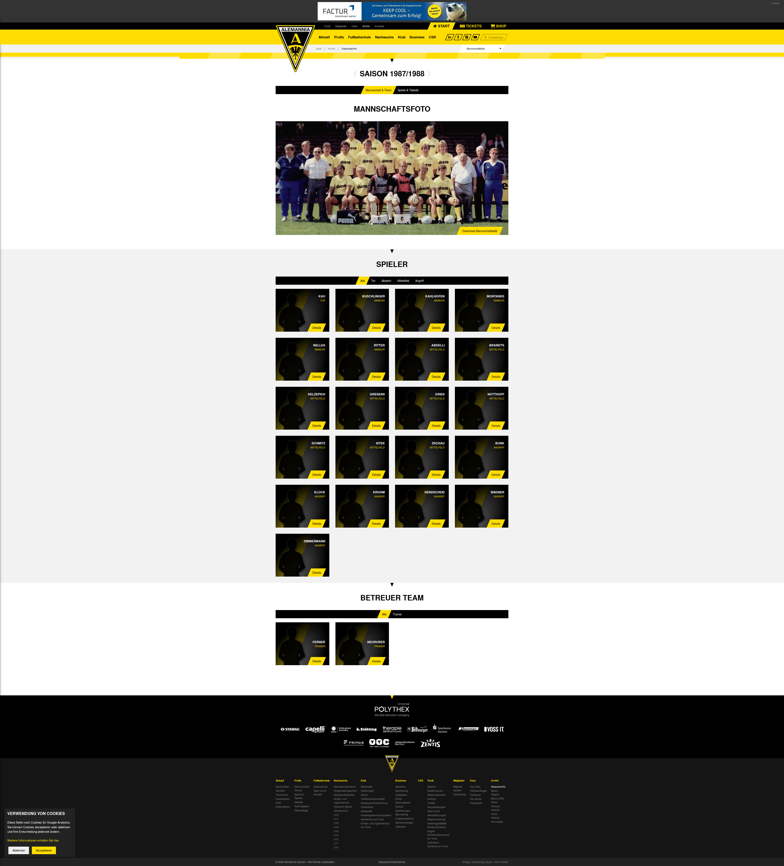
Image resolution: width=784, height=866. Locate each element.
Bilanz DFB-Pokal (497, 800)
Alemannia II (341, 811)
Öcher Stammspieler (403, 800)
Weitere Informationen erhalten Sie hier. (33, 840)
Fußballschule (359, 37)
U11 (336, 843)
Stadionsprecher (436, 795)
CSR (432, 37)
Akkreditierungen (436, 815)
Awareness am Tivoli (372, 819)
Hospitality (401, 795)
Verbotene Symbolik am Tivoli (437, 844)
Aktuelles (400, 786)
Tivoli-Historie (495, 815)
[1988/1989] (429, 73)
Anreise (431, 799)
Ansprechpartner (404, 818)
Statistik (298, 802)
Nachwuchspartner (344, 795)
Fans (354, 26)
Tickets (431, 803)
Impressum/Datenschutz (374, 803)
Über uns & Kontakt (320, 792)
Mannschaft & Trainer (302, 788)
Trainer (397, 614)
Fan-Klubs (475, 799)
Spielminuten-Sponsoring (403, 812)
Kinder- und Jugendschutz (341, 800)
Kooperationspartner (345, 791)
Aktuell (324, 37)
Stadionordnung (436, 819)
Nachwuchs (384, 37)
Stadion (431, 786)
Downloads (459, 794)
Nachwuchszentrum (345, 786)
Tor (373, 281)
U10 (336, 847)
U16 (336, 823)
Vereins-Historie (495, 808)
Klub (401, 37)
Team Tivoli (433, 811)
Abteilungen (367, 791)
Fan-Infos (475, 786)
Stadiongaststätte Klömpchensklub (437, 825)
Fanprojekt (476, 803)
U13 (336, 835)
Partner (399, 806)
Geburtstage (301, 810)
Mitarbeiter (367, 786)
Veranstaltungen (436, 807)
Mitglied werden (457, 788)
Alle (362, 281)
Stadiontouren (435, 791)
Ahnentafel (497, 822)
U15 (336, 827)
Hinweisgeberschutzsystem (376, 815)
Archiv (366, 26)
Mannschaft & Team (379, 90)
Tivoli (327, 26)
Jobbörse (400, 826)
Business (417, 37)
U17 (336, 819)
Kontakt (379, 26)
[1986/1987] (355, 73)
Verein (364, 795)
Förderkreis (367, 807)
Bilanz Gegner (495, 792)
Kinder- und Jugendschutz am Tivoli (375, 825)
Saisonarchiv (498, 786)
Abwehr (386, 281)
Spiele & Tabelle (408, 90)
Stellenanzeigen (404, 822)
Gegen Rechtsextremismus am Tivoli (438, 834)
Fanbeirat (475, 795)
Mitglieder (341, 26)
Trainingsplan (302, 806)
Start (319, 48)
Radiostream (283, 806)
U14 (336, 831)
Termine (280, 791)
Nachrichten (282, 786)
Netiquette (366, 811)
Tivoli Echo (282, 795)
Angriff (419, 281)
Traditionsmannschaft (372, 799)
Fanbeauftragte (478, 791)
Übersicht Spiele (343, 806)
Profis (339, 37)
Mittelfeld (403, 281)
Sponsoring (401, 791)
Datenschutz (320, 786)
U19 (336, 815)
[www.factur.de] (392, 11)
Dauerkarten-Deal (283, 800)
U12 (336, 839)
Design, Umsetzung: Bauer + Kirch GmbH (485, 862)
